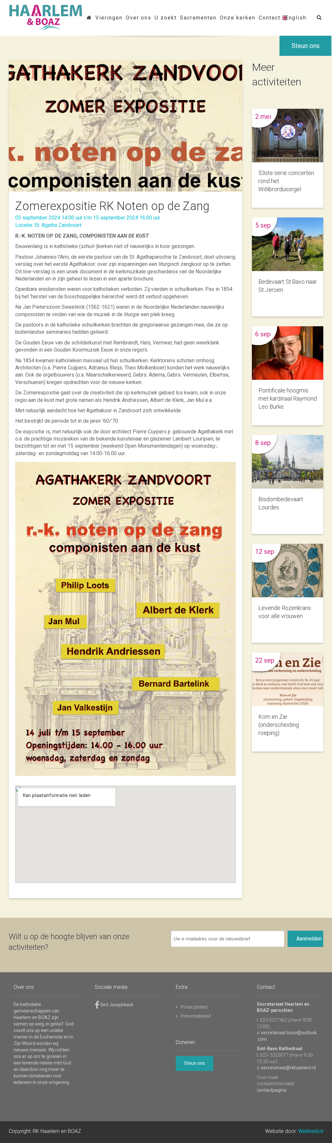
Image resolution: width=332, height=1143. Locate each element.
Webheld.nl (310, 1131)
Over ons (138, 18)
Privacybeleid (194, 1007)
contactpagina (271, 1090)
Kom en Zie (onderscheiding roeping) (278, 724)
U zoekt (166, 18)
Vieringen (109, 18)
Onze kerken (237, 18)
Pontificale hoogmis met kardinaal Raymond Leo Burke (287, 398)
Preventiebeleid (196, 1016)
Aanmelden (309, 939)
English (295, 18)
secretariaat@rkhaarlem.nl (288, 1067)
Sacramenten (198, 18)
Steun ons (305, 46)
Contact (269, 18)
